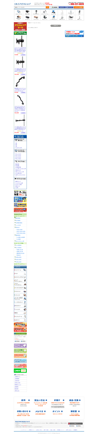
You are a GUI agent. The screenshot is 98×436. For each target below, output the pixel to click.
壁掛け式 (17, 227)
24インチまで (18, 155)
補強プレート (18, 181)
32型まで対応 (18, 259)
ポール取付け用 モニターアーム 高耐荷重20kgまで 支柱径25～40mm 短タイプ (20, 70)
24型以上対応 (18, 257)
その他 (16, 187)
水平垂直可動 (18, 167)
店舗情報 (16, 386)
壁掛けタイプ (18, 170)
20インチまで (18, 153)
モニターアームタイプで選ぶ (19, 216)
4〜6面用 (19, 239)
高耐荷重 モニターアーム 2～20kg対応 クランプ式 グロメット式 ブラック (20, 89)
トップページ (23, 429)
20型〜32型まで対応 (21, 231)
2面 (16, 144)
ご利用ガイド (17, 376)
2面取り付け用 (20, 251)
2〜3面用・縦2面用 (21, 237)
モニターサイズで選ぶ (19, 243)
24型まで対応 (19, 229)
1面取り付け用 (20, 249)
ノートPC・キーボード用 (20, 168)
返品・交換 (53, 429)
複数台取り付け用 (20, 253)
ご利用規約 (17, 378)
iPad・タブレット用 (19, 171)
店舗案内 (75, 429)
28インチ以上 (18, 158)
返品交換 (16, 388)
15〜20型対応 (18, 245)
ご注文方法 (17, 380)
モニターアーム (18, 214)
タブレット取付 (18, 184)
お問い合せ (17, 390)
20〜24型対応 (18, 247)
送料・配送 (46, 429)
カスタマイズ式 (18, 147)
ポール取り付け (18, 173)
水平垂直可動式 (19, 222)
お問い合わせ (68, 429)
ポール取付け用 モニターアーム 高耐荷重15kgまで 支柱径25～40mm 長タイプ (20, 128)
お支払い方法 (17, 382)
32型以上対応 (18, 261)
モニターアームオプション (19, 264)
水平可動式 (18, 220)
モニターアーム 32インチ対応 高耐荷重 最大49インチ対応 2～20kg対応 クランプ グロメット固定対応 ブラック (20, 109)
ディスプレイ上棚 (19, 182)
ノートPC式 (18, 225)
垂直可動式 (18, 218)
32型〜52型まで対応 (21, 233)
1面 (16, 143)
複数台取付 (18, 235)
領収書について (18, 384)
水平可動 (17, 165)
